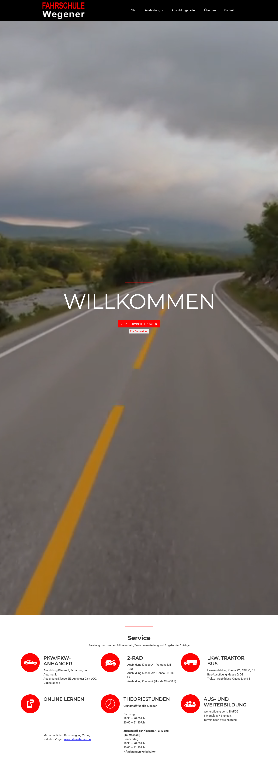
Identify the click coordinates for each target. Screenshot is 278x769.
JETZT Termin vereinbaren (139, 323)
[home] (63, 10)
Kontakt (229, 10)
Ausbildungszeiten (184, 10)
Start (134, 10)
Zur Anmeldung (139, 331)
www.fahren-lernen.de (77, 739)
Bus (212, 663)
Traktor (232, 658)
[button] (154, 10)
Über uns (210, 10)
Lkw (213, 658)
